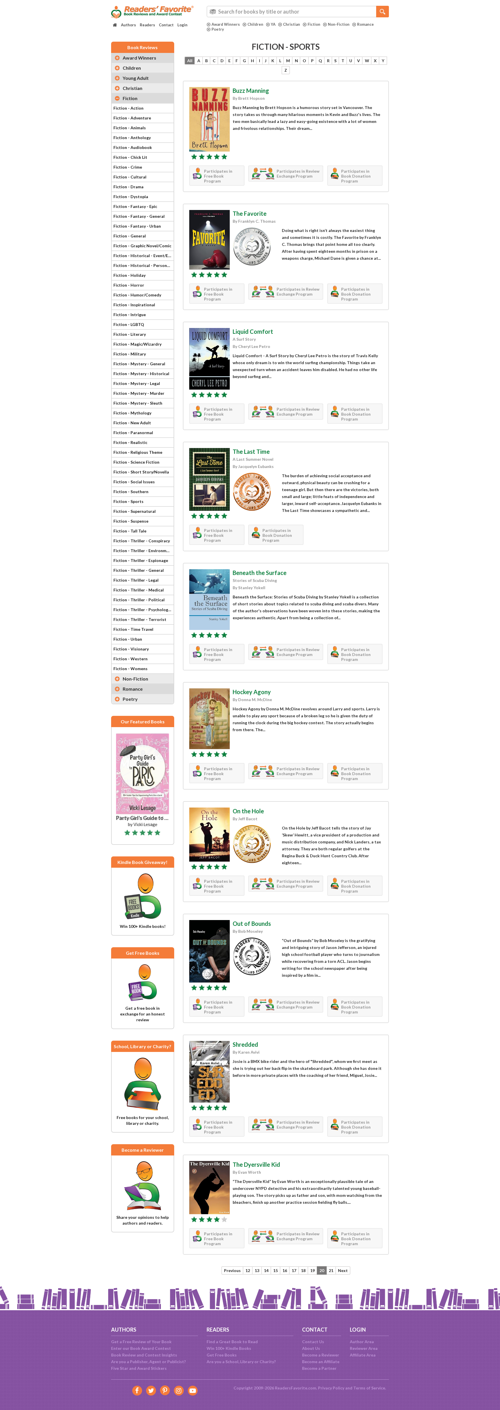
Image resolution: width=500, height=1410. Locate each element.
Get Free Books (222, 1354)
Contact (166, 25)
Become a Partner (319, 1368)
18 (303, 1270)
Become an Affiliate (320, 1361)
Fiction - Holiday (129, 275)
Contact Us (313, 1341)
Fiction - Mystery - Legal (136, 383)
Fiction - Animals (129, 127)
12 (247, 1270)
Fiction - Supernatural (134, 511)
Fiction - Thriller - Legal (136, 580)
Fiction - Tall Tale (129, 530)
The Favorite (249, 213)
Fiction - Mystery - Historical (141, 373)
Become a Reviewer (320, 1354)
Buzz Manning (251, 90)
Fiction (314, 24)
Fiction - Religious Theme (137, 452)
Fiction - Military (129, 353)
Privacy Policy (331, 1387)
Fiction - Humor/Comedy (137, 294)
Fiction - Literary (129, 334)
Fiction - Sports (128, 501)
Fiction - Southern (130, 491)
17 (294, 1270)
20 (321, 1270)
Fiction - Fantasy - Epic (135, 206)
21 (331, 1270)
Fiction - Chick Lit (130, 157)
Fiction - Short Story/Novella (141, 471)
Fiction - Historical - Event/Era (142, 255)
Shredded (245, 1044)
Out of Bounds (252, 923)
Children (255, 24)
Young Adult (136, 78)
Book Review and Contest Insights (144, 1354)
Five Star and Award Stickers (139, 1368)
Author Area (362, 1341)
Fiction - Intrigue (129, 314)
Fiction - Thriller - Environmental (143, 550)
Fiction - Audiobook (132, 147)
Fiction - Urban (127, 639)
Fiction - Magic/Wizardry (137, 344)
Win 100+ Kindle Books (229, 1348)
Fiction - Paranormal (133, 432)
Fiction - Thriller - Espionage (140, 560)
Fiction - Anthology (132, 137)
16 (284, 1270)
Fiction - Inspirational (134, 304)
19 (312, 1270)
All (189, 60)
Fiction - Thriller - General (138, 570)
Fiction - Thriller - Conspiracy (141, 540)
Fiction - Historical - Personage (143, 265)
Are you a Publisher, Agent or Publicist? (148, 1361)
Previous (232, 1270)
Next (343, 1270)
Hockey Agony (252, 691)
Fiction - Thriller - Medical (138, 589)
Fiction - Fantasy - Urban (137, 226)
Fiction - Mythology (132, 412)
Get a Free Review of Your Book (141, 1341)
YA (273, 24)
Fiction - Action (128, 108)
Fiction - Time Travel (133, 629)
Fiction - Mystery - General (139, 363)
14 (266, 1270)
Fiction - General (129, 235)
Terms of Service (369, 1387)
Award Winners (226, 24)
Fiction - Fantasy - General (139, 216)
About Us (311, 1348)
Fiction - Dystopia (130, 196)
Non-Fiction (339, 24)
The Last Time (251, 451)
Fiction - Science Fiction (136, 462)
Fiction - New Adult (132, 422)
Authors (128, 25)
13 (257, 1270)
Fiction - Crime (127, 167)
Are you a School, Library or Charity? (241, 1361)
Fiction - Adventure (132, 117)
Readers (147, 25)
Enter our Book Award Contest (141, 1348)
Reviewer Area (364, 1348)
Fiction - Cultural (129, 176)
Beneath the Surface (259, 572)
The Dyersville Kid (256, 1164)
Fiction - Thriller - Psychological (143, 609)
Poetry (218, 29)
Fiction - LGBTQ (128, 324)
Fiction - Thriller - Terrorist (139, 619)
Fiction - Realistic (130, 442)
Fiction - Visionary (131, 648)
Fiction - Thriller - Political (139, 599)
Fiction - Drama (128, 186)
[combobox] (297, 11)
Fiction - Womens (130, 668)
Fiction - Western (130, 658)
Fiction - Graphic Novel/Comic (142, 245)
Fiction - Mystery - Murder (138, 393)
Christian (291, 24)
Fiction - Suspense (130, 521)
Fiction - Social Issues (134, 481)
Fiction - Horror (128, 285)
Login (182, 25)
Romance (365, 24)
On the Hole (248, 811)
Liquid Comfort (253, 331)
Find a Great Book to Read (232, 1341)
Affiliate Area (363, 1354)
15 (275, 1270)
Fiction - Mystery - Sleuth (137, 403)
